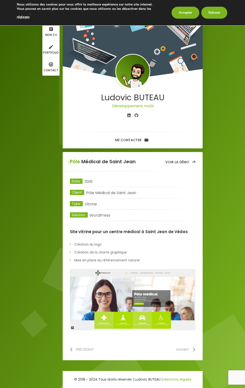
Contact (51, 70)
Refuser (214, 12)
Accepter (185, 12)
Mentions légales (177, 379)
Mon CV (51, 35)
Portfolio (51, 53)
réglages (23, 17)
